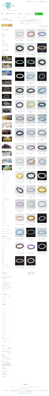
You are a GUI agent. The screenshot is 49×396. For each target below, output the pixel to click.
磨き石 (3, 40)
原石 (2, 31)
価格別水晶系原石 (4, 272)
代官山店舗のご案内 (20, 13)
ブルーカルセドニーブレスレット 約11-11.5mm (42, 168)
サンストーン (4, 316)
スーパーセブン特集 (5, 149)
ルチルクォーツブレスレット (6, 225)
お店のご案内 (46, 390)
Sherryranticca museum (6, 142)
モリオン (3, 211)
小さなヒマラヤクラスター (6, 266)
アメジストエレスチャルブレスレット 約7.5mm (31, 196)
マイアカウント (36, 1)
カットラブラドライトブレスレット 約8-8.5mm (42, 139)
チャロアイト (4, 322)
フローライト (4, 240)
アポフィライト (4, 298)
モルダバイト (4, 215)
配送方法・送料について (5, 374)
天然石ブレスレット (19, 17)
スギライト (3, 318)
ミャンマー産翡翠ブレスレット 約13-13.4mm (19, 82)
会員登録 (42, 1)
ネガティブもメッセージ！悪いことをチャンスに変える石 (6, 288)
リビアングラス (4, 221)
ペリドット (3, 270)
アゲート (3, 244)
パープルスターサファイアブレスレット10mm (30, 182)
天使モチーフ (4, 290)
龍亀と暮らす (4, 163)
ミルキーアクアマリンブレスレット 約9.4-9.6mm (41, 97)
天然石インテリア (4, 85)
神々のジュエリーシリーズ (6, 128)
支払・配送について (7, 390)
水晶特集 (3, 76)
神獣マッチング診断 (5, 170)
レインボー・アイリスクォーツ (6, 229)
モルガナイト (4, 213)
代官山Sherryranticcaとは (29, 13)
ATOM (5, 376)
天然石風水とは (4, 368)
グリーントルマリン (5, 268)
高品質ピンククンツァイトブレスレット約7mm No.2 (19, 210)
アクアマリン (4, 174)
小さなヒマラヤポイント (5, 264)
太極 (2, 254)
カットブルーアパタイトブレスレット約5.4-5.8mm (30, 82)
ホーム (4, 13)
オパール (3, 306)
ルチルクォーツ (4, 223)
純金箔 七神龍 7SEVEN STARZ (7, 61)
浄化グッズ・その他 (5, 46)
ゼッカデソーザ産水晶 (5, 199)
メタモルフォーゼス (5, 274)
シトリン (3, 195)
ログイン (46, 1)
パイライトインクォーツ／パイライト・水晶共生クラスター (6, 283)
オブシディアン (4, 302)
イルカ (3, 183)
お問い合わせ (32, 390)
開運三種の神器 (4, 236)
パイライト (3, 326)
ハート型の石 (4, 341)
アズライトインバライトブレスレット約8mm (42, 125)
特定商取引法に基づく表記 (15, 390)
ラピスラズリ (4, 217)
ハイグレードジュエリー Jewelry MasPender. (24, 391)
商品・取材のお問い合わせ (12, 13)
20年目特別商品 (4, 294)
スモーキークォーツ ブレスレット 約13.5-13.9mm (42, 68)
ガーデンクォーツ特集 (5, 135)
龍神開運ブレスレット (5, 172)
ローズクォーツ (4, 248)
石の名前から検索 (4, 361)
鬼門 (2, 256)
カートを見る (31, 1)
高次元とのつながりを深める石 (6, 238)
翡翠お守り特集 (4, 78)
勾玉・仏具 (3, 334)
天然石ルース (4, 42)
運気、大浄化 (4, 54)
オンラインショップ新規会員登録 (6, 349)
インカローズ (4, 185)
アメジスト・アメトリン (5, 176)
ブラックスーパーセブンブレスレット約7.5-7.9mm (19, 125)
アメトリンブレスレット (30, 152)
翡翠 (2, 205)
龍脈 (2, 262)
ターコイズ (3, 320)
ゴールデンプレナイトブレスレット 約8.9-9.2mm (30, 111)
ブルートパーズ (4, 209)
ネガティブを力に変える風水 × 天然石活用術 (6, 277)
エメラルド (3, 187)
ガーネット (3, 308)
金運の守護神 (4, 304)
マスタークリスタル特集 (5, 296)
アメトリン (3, 310)
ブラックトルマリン (5, 246)
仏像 (2, 336)
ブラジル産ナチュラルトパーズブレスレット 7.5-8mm (30, 238)
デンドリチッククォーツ (5, 324)
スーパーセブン (4, 197)
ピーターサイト (4, 328)
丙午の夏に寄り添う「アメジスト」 (6, 339)
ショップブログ (4, 370)
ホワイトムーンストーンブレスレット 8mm (41, 224)
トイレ (3, 260)
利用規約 (28, 390)
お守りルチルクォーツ (5, 231)
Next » (33, 272)
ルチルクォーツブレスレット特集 (6, 234)
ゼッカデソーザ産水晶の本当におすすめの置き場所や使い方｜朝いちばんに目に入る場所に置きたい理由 (6, 365)
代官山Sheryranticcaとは (6, 357)
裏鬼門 (3, 258)
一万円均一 (24, 17)
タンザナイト (4, 201)
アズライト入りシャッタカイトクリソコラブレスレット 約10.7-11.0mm (42, 111)
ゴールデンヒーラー (5, 193)
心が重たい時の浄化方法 (5, 285)
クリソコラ (3, 312)
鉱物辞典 (3, 355)
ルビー (3, 227)
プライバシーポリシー (22, 390)
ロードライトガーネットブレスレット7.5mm (19, 253)
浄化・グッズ (4, 113)
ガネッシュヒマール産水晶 (6, 353)
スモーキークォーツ (5, 242)
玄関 (2, 252)
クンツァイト (4, 191)
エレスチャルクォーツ (5, 189)
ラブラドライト (4, 300)
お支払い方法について (5, 372)
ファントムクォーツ (5, 207)
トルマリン (3, 203)
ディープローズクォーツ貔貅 (6, 359)
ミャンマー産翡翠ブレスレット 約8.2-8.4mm (19, 68)
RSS (2, 376)
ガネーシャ (3, 292)
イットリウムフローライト (6, 181)
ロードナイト (4, 330)
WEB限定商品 (4, 106)
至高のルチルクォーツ (5, 120)
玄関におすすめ (4, 156)
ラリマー (3, 219)
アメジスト (3, 250)
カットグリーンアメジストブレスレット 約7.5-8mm (19, 168)
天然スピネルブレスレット (30, 209)
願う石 (3, 52)
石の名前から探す (7, 25)
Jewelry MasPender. (5, 44)
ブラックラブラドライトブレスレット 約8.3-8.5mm (19, 111)
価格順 (44, 26)
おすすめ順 (40, 26)
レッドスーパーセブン (5, 332)
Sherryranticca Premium (6, 351)
